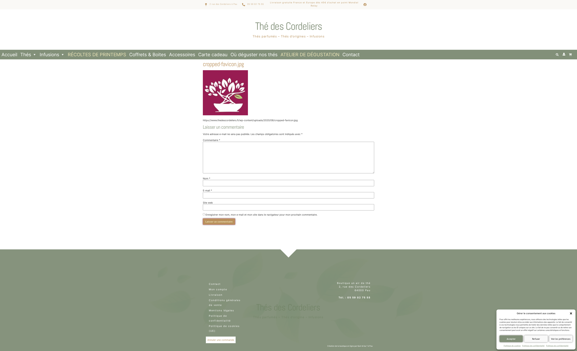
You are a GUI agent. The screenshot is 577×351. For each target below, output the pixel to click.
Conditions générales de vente (224, 303)
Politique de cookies (512, 346)
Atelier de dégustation (310, 54)
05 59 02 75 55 (255, 4)
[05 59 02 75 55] (243, 4)
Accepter (511, 338)
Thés (25, 54)
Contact (351, 54)
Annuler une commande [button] (220, 339)
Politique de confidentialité (533, 346)
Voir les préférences (561, 338)
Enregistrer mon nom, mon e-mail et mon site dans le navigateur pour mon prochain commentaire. (261, 214)
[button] (570, 313)
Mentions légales (221, 310)
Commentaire (211, 140)
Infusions (49, 54)
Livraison (216, 294)
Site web (208, 202)
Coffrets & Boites (147, 54)
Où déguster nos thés (254, 54)
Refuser (536, 338)
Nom (206, 178)
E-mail (207, 190)
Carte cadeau (212, 54)
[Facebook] (365, 5)
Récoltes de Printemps (97, 54)
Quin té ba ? (362, 346)
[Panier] (570, 54)
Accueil (9, 54)
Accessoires (182, 54)
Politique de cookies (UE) (224, 328)
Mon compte (218, 289)
